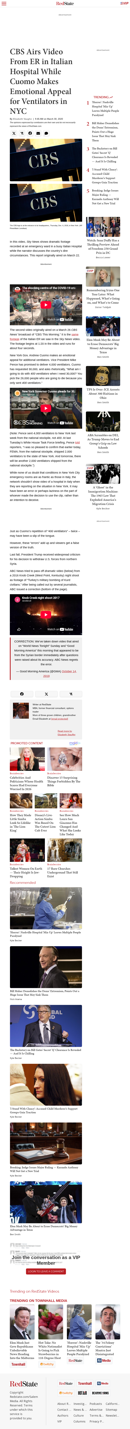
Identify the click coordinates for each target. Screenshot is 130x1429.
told (77, 442)
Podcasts (96, 1404)
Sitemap (111, 1409)
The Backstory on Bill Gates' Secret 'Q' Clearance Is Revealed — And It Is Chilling (45, 1052)
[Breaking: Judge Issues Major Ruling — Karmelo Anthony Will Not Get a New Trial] (46, 1143)
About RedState (64, 1404)
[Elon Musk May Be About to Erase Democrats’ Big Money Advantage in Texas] (46, 1202)
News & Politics (81, 1409)
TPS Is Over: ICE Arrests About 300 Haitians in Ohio (103, 393)
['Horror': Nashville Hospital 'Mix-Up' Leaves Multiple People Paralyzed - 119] (79, 1321)
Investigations (81, 1404)
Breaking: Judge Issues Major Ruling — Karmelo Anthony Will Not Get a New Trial (44, 1169)
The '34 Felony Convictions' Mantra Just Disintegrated (104, 1348)
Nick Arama (16, 999)
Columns (79, 1421)
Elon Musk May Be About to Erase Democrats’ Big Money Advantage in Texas (43, 1228)
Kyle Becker (16, 940)
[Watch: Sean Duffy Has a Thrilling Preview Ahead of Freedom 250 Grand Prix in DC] (103, 226)
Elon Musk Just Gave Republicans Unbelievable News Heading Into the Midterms (22, 1350)
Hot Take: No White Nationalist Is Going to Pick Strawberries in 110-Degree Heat (50, 1350)
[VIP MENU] (124, 3)
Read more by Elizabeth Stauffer (66, 733)
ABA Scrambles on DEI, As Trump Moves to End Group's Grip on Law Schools (103, 441)
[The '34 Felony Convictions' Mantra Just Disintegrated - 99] (107, 1321)
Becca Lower (103, 257)
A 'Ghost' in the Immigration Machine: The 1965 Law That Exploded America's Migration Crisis (103, 495)
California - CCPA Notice (113, 1404)
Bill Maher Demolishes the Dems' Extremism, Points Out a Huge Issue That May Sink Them (44, 993)
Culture (79, 1415)
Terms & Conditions (97, 1415)
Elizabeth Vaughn (22, 119)
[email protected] (59, 719)
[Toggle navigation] (4, 3)
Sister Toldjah (103, 307)
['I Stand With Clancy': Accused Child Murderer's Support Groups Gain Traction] (46, 1084)
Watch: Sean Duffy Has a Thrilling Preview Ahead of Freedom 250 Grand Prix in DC (103, 246)
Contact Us (64, 1409)
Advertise (96, 1409)
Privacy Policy (97, 1421)
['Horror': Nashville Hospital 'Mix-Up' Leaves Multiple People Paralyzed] (46, 908)
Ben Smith (15, 1234)
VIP (59, 1421)
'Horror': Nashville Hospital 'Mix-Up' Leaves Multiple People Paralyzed (45, 934)
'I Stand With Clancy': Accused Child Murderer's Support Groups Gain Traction (44, 1110)
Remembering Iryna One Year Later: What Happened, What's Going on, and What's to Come (103, 296)
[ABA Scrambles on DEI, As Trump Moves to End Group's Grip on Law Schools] (103, 421)
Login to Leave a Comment (46, 1271)
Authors (62, 1415)
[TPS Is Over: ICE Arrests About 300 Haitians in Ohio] (103, 375)
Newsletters (113, 1415)
